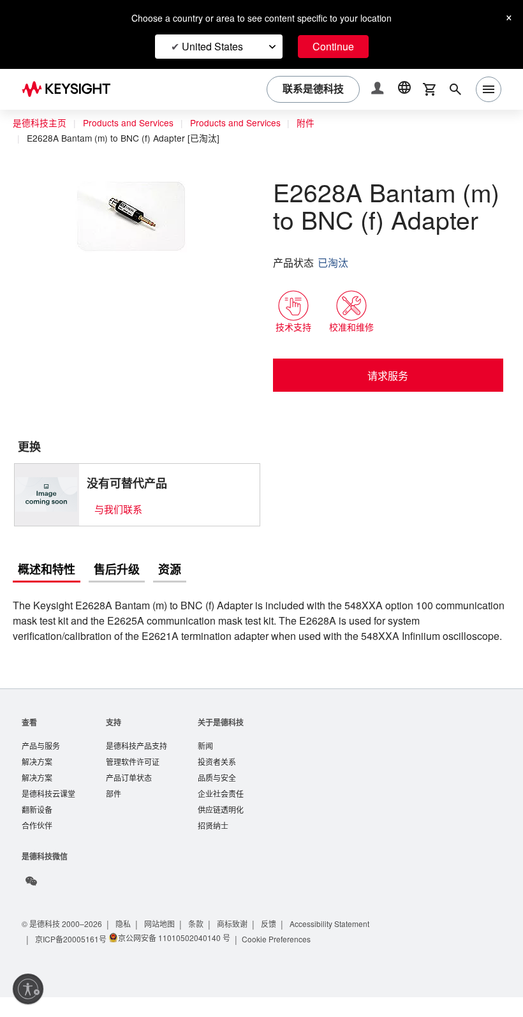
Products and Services (131, 123)
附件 (317, 123)
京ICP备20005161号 (71, 958)
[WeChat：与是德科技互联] (31, 900)
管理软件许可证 (132, 778)
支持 (113, 738)
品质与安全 (217, 795)
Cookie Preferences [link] (279, 958)
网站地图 (164, 943)
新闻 (205, 762)
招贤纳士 (213, 845)
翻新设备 (37, 828)
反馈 (275, 943)
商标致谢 (238, 943)
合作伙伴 (37, 845)
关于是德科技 (221, 738)
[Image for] (46, 494)
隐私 (127, 943)
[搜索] (455, 89)
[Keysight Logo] (71, 89)
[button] (379, 89)
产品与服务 (41, 762)
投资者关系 (217, 778)
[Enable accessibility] (28, 989)
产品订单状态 (129, 795)
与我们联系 (118, 509)
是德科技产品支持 (136, 762)
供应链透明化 (221, 828)
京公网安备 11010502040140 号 (175, 957)
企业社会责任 (221, 812)
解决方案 (37, 778)
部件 (113, 812)
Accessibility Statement (340, 943)
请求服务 (387, 375)
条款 (201, 943)
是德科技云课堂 (48, 812)
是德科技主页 (39, 123)
